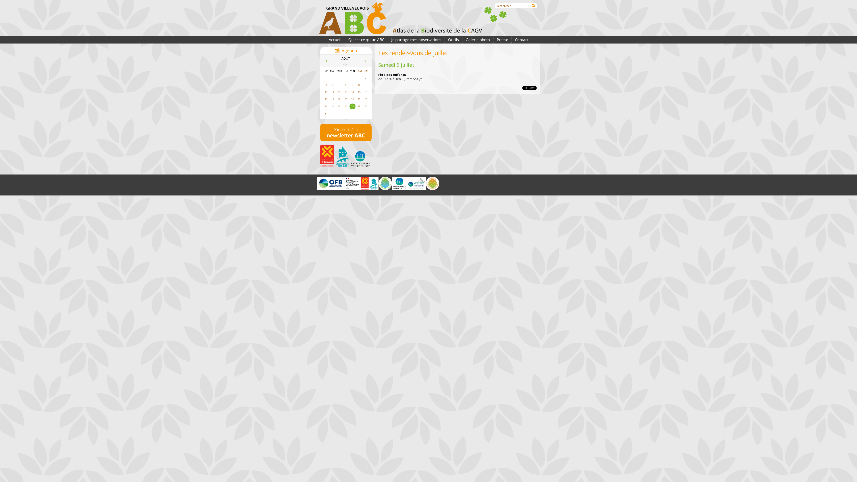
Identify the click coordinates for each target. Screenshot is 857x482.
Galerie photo (478, 39)
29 (359, 106)
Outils (453, 39)
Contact (521, 39)
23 (365, 99)
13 (346, 92)
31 (326, 113)
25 (332, 106)
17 (326, 99)
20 (346, 99)
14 (352, 92)
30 (365, 106)
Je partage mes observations (416, 39)
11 (332, 92)
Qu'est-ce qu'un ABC (366, 39)
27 (346, 106)
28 (352, 106)
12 (339, 92)
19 (339, 99)
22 (359, 99)
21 (352, 99)
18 (332, 99)
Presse (502, 39)
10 (326, 92)
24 (326, 106)
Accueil (335, 39)
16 (365, 92)
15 (359, 92)
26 (339, 106)
